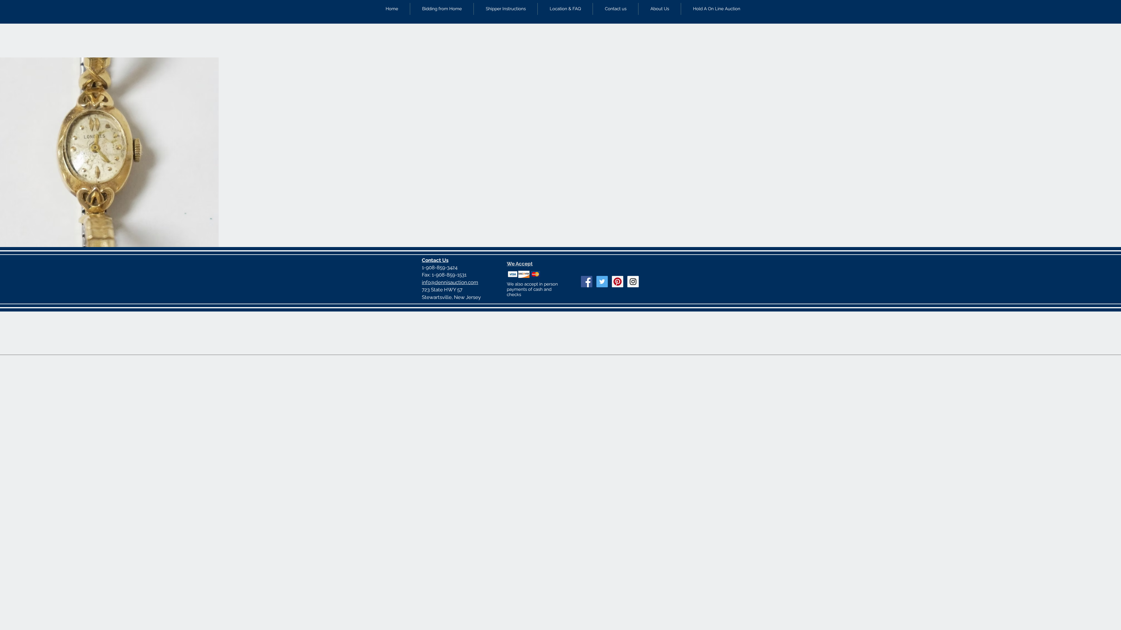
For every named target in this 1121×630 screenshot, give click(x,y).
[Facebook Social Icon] (586, 281)
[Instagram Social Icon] (633, 281)
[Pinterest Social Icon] (617, 281)
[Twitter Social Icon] (602, 281)
